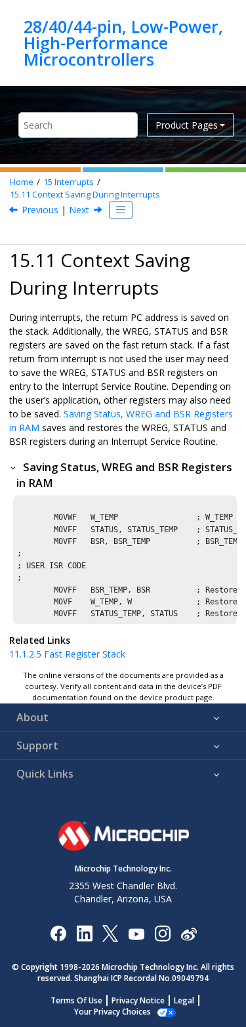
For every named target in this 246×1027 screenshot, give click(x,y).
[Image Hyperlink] (136, 932)
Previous (40, 209)
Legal (184, 1000)
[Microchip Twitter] (110, 932)
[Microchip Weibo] (188, 932)
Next (79, 209)
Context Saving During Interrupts (85, 194)
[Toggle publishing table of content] (121, 210)
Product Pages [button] (186, 125)
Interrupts (68, 182)
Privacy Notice (138, 1000)
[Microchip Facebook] (58, 932)
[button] (13, 467)
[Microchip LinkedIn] (84, 932)
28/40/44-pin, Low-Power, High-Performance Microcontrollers (123, 43)
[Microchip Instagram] (162, 932)
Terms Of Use (76, 1000)
